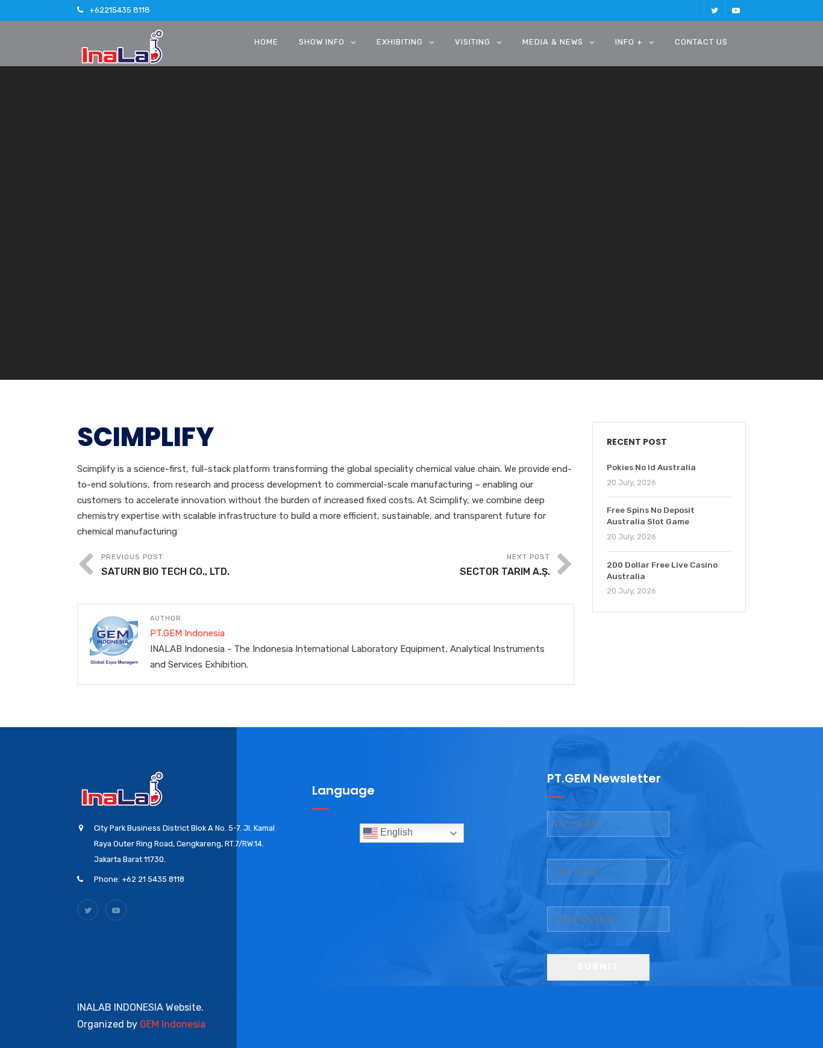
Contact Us (701, 41)
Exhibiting (400, 41)
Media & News (552, 41)
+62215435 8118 (119, 9)
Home (266, 41)
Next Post (505, 565)
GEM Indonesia (172, 1024)
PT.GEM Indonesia (187, 633)
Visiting (472, 41)
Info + (629, 41)
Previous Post (165, 565)
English (395, 832)
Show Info (322, 41)
